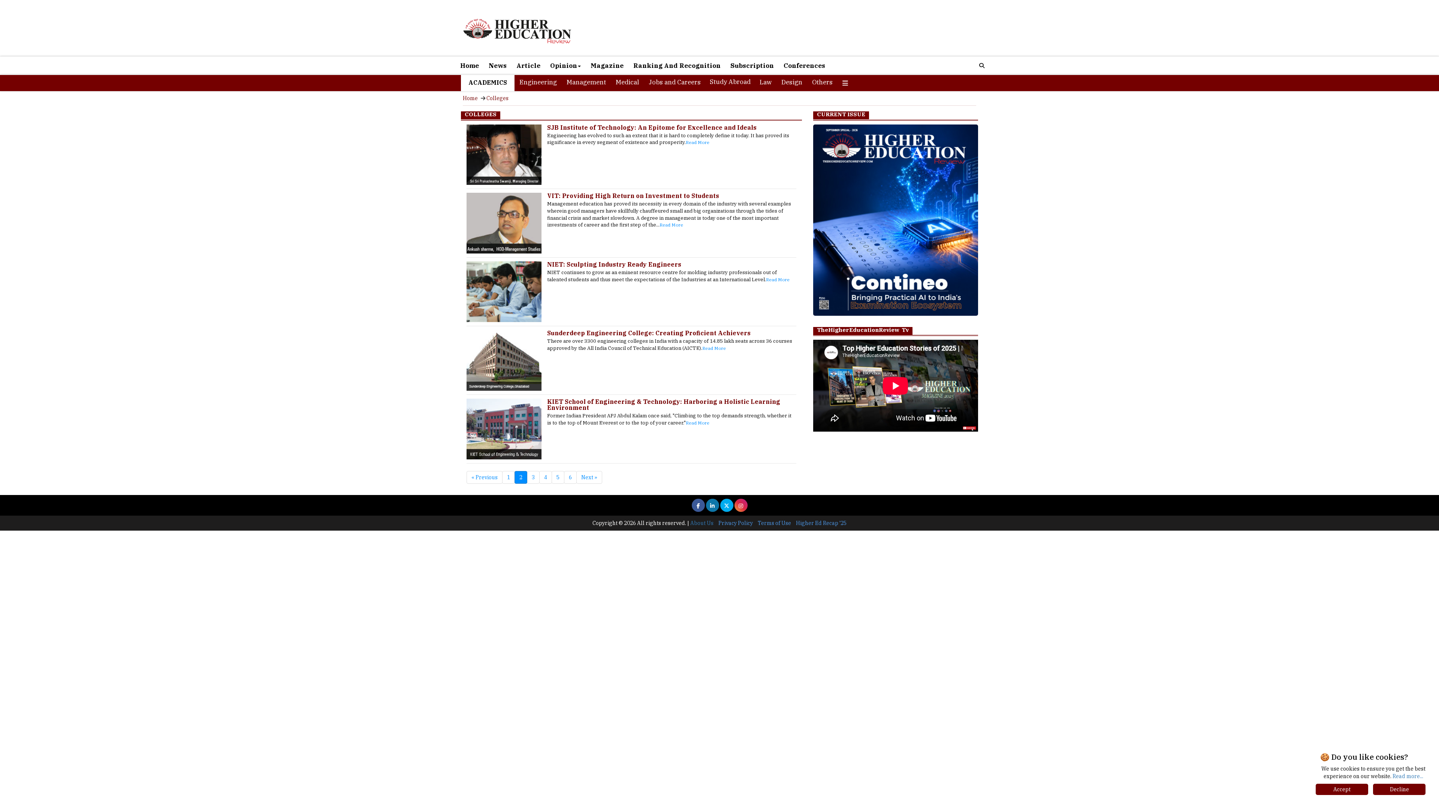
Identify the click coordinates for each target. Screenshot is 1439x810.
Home (469, 66)
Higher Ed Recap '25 (821, 523)
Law (766, 82)
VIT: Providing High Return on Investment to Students (633, 196)
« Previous (484, 477)
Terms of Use (774, 523)
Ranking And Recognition (677, 66)
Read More (697, 142)
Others (822, 82)
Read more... (1408, 776)
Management (586, 82)
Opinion (563, 66)
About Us (702, 523)
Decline (1399, 789)
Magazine (607, 66)
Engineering (538, 82)
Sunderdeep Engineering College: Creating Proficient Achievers (649, 333)
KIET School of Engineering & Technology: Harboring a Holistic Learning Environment (663, 404)
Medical (627, 82)
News (498, 66)
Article (528, 66)
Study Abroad (730, 82)
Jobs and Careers (675, 82)
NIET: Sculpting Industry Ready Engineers (614, 264)
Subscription (752, 66)
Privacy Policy (735, 523)
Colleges (497, 98)
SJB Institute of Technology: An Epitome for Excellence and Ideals (652, 127)
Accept (1342, 789)
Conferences (804, 66)
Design (791, 82)
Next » (589, 477)
